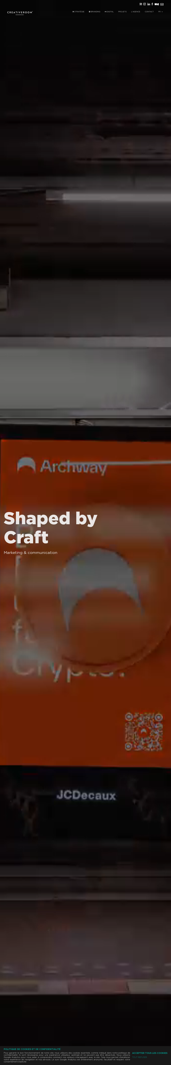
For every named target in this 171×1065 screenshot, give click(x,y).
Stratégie (79, 12)
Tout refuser (139, 1057)
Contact (149, 12)
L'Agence (135, 12)
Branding (95, 12)
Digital (110, 12)
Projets (122, 12)
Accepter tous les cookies (149, 1053)
